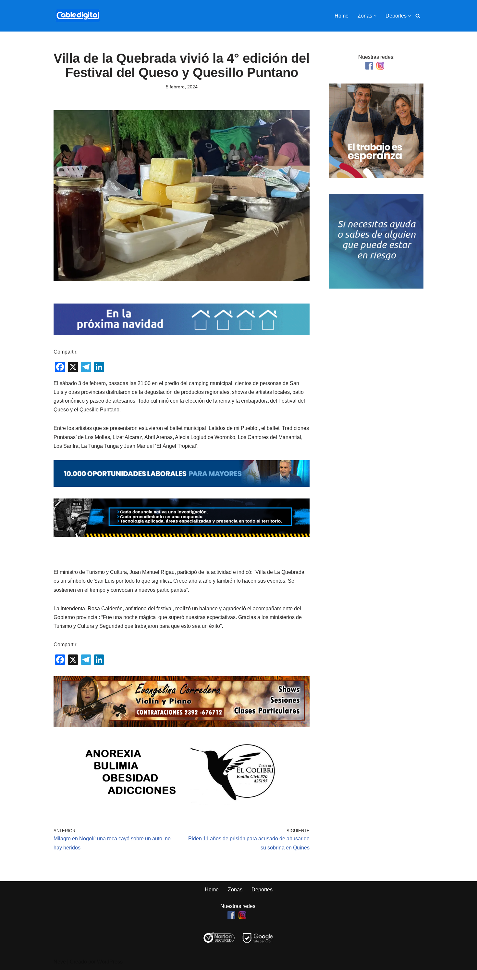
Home (342, 16)
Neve (60, 961)
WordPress (110, 961)
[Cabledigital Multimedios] (78, 16)
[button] (375, 16)
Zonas (235, 889)
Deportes (262, 889)
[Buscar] (417, 15)
